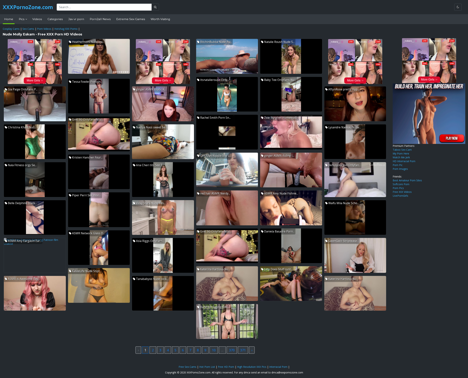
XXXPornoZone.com (28, 7)
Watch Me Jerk (401, 157)
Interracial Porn (278, 367)
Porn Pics (398, 188)
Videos (37, 19)
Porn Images (400, 169)
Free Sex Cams (187, 367)
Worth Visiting (160, 19)
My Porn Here (401, 153)
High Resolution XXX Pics (251, 367)
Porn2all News (100, 19)
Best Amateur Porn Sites (407, 180)
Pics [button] (22, 19)
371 (243, 350)
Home (8, 19)
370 (232, 350)
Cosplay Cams (11, 28)
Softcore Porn (401, 184)
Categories (55, 19)
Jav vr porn (76, 19)
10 (214, 350)
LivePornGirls (400, 195)
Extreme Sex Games (130, 19)
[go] (155, 7)
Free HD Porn (226, 367)
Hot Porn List (207, 367)
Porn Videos (44, 28)
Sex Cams (28, 28)
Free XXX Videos (402, 192)
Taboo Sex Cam (402, 149)
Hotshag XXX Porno (66, 28)
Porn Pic (398, 165)
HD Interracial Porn (404, 161)
